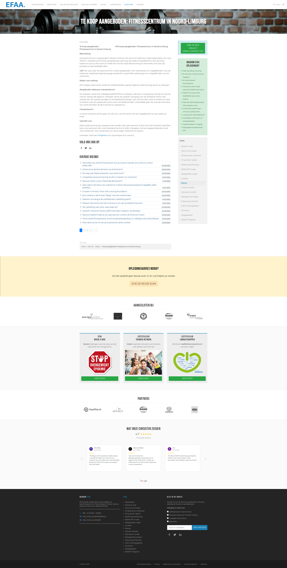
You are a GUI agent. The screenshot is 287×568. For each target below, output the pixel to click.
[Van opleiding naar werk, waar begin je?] (80, 207)
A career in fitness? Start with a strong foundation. (104, 191)
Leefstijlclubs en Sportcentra (180, 512)
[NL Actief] (194, 316)
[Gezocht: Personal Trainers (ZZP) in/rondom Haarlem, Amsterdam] (80, 211)
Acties (103, 4)
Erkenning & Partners (189, 201)
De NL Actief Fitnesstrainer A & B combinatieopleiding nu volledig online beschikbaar (120, 219)
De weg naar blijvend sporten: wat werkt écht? (103, 173)
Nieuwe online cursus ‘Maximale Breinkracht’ (102, 181)
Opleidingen (37, 4)
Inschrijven (199, 527)
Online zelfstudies (69, 4)
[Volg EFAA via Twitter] (175, 534)
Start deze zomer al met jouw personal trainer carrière (106, 222)
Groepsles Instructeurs (178, 518)
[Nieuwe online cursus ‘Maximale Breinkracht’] (80, 181)
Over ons (128, 4)
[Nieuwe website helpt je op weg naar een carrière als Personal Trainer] (80, 215)
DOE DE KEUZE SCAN (144, 283)
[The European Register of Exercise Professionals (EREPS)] (169, 316)
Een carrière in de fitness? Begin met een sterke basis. (106, 195)
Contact (140, 4)
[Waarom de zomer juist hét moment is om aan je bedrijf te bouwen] (80, 203)
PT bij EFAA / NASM (189, 160)
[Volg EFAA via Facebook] (169, 534)
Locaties (184, 179)
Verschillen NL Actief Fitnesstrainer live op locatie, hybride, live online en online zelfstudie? (117, 164)
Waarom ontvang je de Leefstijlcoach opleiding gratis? (106, 199)
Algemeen (173, 522)
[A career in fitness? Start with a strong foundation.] (80, 191)
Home (83, 246)
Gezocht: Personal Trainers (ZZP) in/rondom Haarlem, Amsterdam (111, 211)
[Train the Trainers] (143, 409)
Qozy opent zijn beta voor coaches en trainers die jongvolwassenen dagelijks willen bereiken (119, 186)
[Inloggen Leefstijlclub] (283, 4)
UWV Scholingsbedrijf (190, 206)
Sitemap (204, 564)
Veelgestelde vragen (189, 174)
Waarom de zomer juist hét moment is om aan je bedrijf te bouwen (112, 203)
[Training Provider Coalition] (118, 316)
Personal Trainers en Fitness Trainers (183, 515)
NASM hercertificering (190, 165)
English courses (89, 4)
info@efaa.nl (102, 135)
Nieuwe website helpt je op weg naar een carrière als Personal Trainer (113, 215)
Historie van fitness (189, 151)
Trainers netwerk (188, 187)
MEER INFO (100, 378)
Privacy (157, 564)
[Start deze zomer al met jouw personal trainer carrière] (80, 222)
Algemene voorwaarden (172, 564)
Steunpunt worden (188, 192)
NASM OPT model (188, 169)
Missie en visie (186, 146)
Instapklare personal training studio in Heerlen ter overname (109, 177)
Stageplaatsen (187, 215)
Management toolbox (189, 197)
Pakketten (52, 4)
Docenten (185, 210)
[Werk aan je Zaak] (194, 409)
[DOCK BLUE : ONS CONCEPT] (92, 316)
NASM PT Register (188, 220)
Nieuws (97, 246)
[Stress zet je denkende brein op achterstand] (80, 169)
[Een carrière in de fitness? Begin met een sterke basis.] (80, 195)
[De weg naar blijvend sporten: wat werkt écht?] (80, 173)
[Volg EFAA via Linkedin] (180, 534)
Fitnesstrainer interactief (191, 156)
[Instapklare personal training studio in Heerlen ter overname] (80, 177)
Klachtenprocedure (144, 564)
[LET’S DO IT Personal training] (92, 409)
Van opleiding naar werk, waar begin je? (100, 207)
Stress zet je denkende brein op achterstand (102, 169)
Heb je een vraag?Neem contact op (193, 48)
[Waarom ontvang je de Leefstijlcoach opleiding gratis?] (80, 199)
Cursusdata (115, 4)
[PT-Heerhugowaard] (169, 409)
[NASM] (143, 316)
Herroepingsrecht (190, 564)
